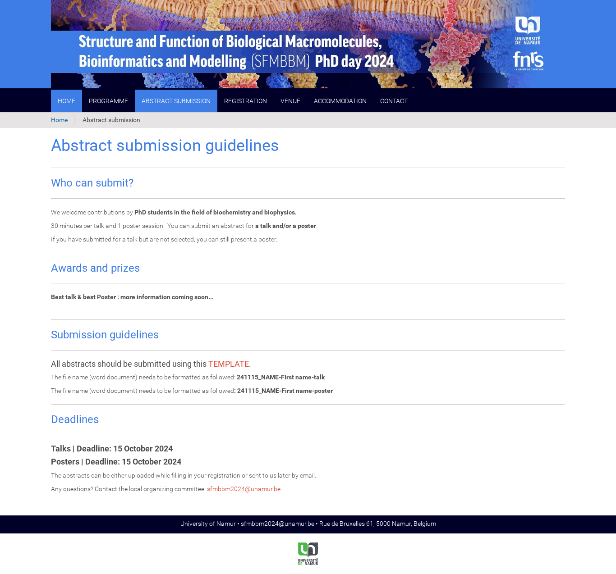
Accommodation (340, 101)
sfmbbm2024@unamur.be (243, 488)
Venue (290, 101)
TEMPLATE (228, 364)
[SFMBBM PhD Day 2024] (308, 45)
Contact (394, 101)
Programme (108, 101)
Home (66, 101)
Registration (245, 101)
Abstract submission (176, 101)
